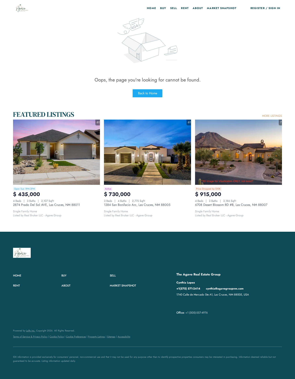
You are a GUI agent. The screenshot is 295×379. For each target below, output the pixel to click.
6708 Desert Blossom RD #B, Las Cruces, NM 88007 (231, 204)
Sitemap (111, 336)
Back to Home (147, 93)
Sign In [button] (274, 8)
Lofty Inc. (30, 330)
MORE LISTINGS (272, 116)
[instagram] (195, 304)
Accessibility (124, 336)
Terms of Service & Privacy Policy (30, 336)
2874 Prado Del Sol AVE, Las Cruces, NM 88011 (46, 204)
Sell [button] (173, 8)
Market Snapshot (221, 8)
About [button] (198, 8)
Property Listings (96, 336)
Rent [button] (184, 8)
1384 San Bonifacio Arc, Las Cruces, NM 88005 (137, 204)
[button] (22, 8)
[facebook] (179, 304)
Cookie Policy (57, 336)
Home (151, 8)
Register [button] (257, 8)
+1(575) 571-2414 (188, 289)
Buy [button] (163, 8)
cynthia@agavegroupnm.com (224, 289)
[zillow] (187, 304)
